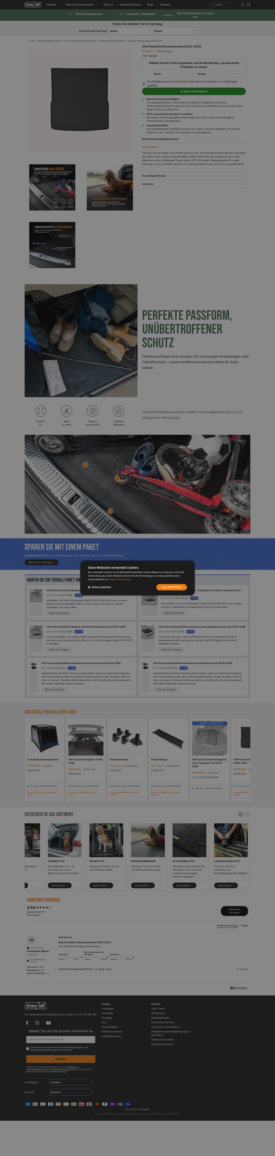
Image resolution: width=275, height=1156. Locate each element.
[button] (99, 587)
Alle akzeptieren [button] (171, 587)
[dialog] (137, 578)
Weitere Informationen (120, 579)
